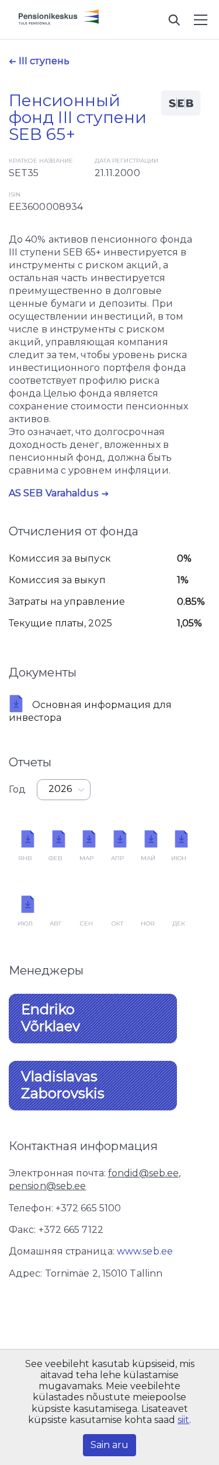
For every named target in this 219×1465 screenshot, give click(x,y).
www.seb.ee (145, 1251)
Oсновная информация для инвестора (90, 711)
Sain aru (109, 1444)
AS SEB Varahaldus (53, 493)
